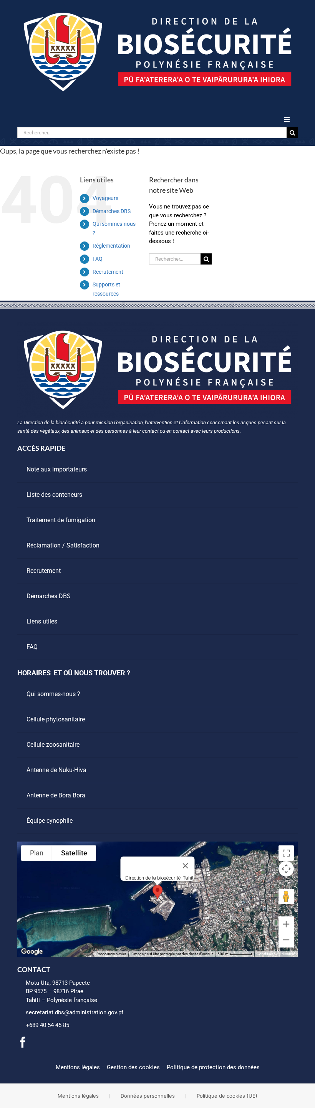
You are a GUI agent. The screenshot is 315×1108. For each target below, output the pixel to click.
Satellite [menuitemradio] (74, 853)
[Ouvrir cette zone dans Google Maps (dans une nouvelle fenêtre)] (32, 952)
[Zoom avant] (286, 924)
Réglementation (111, 246)
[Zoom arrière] (286, 940)
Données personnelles (148, 1096)
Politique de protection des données (213, 1067)
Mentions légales (78, 1067)
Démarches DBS (112, 211)
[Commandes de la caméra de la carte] (286, 868)
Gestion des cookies (133, 1067)
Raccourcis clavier (111, 954)
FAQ (98, 259)
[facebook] (22, 1042)
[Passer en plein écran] (286, 853)
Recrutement (108, 272)
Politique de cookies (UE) (227, 1096)
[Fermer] (185, 866)
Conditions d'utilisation (276, 954)
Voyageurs (105, 198)
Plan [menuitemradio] (36, 853)
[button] (157, 892)
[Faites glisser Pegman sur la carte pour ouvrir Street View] (286, 896)
